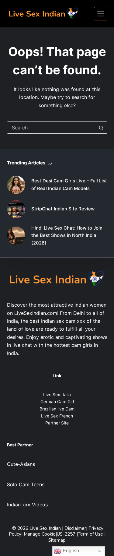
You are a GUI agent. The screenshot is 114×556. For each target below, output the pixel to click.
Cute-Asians (21, 464)
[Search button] (101, 127)
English (70, 550)
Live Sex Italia (57, 394)
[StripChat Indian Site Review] (16, 209)
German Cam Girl (57, 401)
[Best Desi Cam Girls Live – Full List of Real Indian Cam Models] (16, 185)
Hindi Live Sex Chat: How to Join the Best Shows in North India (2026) (66, 235)
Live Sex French (57, 415)
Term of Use (91, 534)
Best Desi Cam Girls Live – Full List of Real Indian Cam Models (69, 184)
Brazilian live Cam (57, 408)
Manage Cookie (40, 534)
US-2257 (67, 534)
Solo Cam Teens (25, 484)
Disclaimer (75, 528)
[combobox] (51, 127)
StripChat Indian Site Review (63, 209)
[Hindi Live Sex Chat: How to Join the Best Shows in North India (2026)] (16, 236)
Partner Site (57, 422)
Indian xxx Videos (27, 504)
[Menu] (100, 13)
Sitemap (57, 540)
